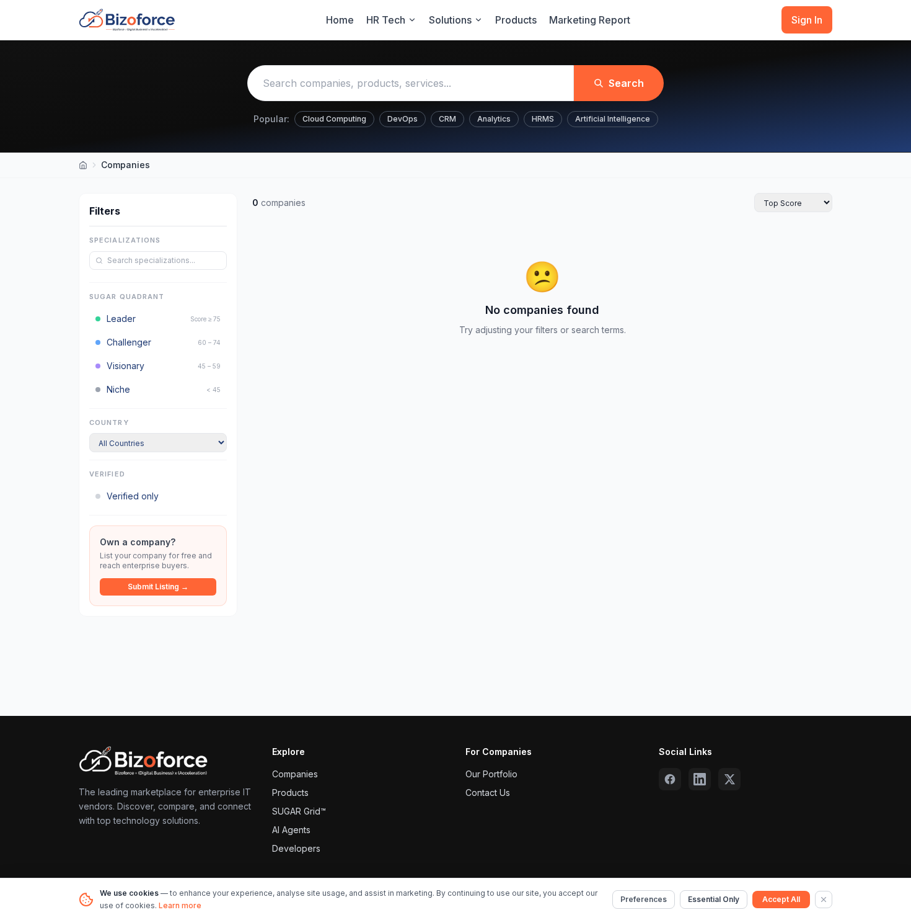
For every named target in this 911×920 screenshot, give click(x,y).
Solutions (450, 20)
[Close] (823, 899)
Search (626, 83)
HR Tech (385, 20)
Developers (296, 848)
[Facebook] (670, 779)
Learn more (180, 905)
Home (340, 20)
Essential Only (713, 899)
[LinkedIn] (700, 779)
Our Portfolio (491, 774)
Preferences (643, 899)
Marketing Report (589, 20)
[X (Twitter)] (729, 779)
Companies (295, 774)
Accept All (781, 899)
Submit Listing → (158, 586)
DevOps (402, 118)
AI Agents (291, 829)
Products (516, 20)
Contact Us (487, 792)
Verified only (133, 496)
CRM (447, 118)
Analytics (494, 118)
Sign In (806, 20)
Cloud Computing (334, 118)
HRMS (543, 118)
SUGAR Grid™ (299, 811)
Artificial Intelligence (612, 118)
